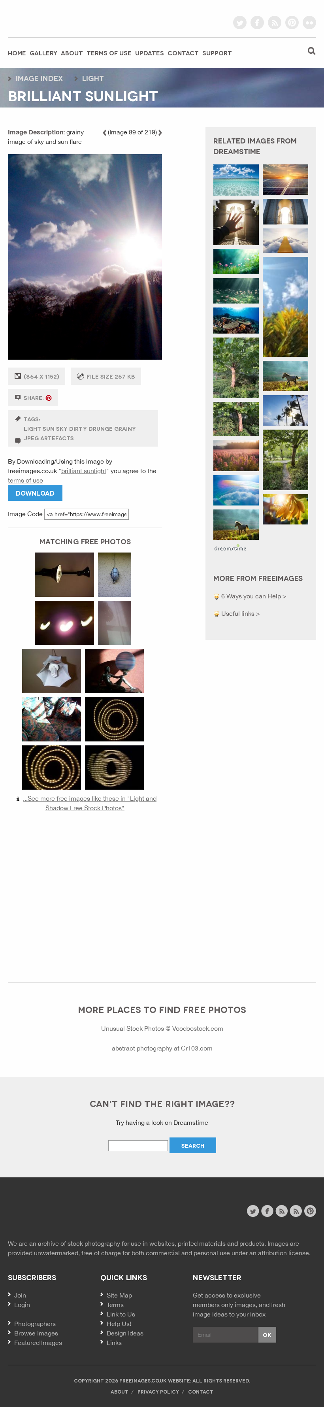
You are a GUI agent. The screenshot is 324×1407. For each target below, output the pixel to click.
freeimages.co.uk (52, 18)
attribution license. (284, 1252)
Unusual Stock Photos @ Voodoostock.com (162, 1028)
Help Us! (119, 1323)
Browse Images (36, 1333)
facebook (257, 22)
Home (17, 52)
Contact (183, 52)
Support (217, 52)
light (93, 78)
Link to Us (121, 1314)
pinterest (292, 22)
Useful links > (240, 613)
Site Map (119, 1295)
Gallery (43, 52)
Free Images (51, 1212)
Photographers (35, 1323)
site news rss (281, 1211)
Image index (39, 78)
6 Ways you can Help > (253, 596)
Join (20, 1295)
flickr (309, 22)
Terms (115, 1304)
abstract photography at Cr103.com (162, 1048)
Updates (149, 52)
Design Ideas (125, 1333)
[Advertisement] (85, 893)
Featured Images (38, 1342)
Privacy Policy (158, 1391)
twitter (240, 22)
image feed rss (296, 1211)
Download (35, 492)
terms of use (25, 480)
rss (274, 22)
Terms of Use (109, 52)
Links (114, 1342)
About (72, 52)
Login (22, 1304)
